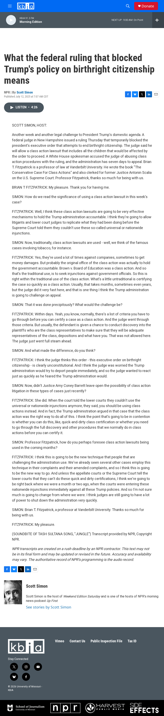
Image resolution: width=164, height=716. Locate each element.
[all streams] (158, 20)
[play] (11, 20)
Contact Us (77, 641)
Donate (148, 6)
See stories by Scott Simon (48, 607)
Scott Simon (25, 92)
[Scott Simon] (13, 592)
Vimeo (59, 641)
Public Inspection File (106, 641)
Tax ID (132, 641)
